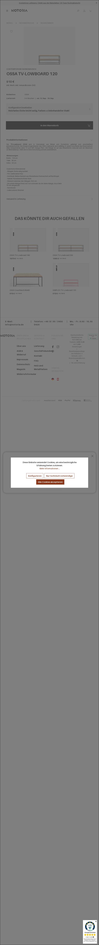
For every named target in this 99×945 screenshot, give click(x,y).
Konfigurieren (35, 475)
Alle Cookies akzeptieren (50, 482)
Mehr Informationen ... (49, 468)
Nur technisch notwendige (59, 475)
